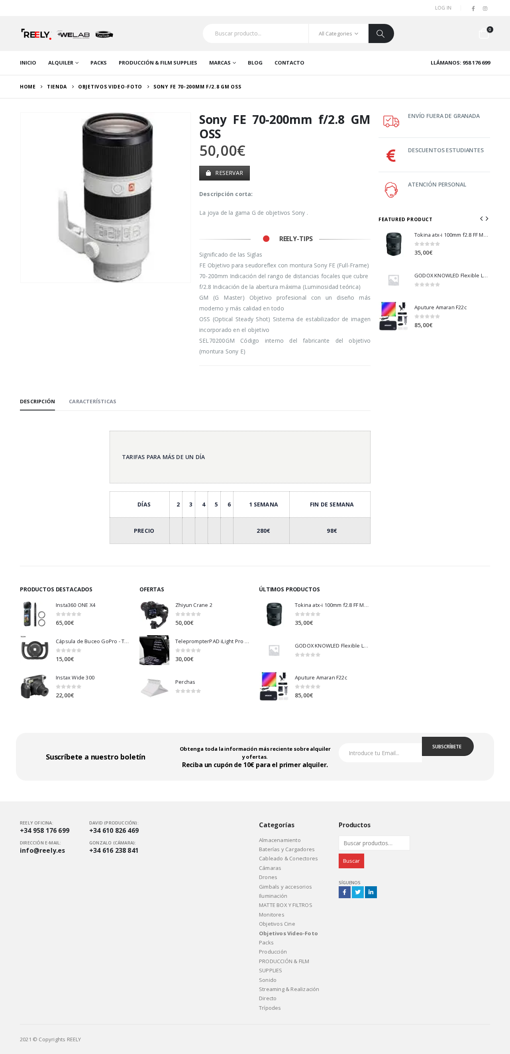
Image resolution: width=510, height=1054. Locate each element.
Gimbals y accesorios (285, 886)
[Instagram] (485, 9)
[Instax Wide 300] (35, 686)
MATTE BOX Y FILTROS (285, 905)
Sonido (268, 979)
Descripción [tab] (37, 401)
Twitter (358, 892)
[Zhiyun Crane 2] (154, 614)
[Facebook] (474, 9)
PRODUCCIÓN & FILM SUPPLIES (158, 62)
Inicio (28, 62)
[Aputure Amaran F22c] (393, 316)
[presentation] (22, 198)
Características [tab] (92, 401)
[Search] (381, 33)
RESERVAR (228, 173)
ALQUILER (60, 62)
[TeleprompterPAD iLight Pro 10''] (154, 650)
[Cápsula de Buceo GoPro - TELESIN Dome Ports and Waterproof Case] (35, 650)
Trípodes (270, 1007)
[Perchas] (154, 686)
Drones (268, 877)
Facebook (345, 892)
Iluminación (273, 895)
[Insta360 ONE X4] (35, 614)
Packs (98, 62)
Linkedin (371, 892)
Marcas (220, 62)
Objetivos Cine (277, 923)
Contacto (289, 62)
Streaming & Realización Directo (289, 993)
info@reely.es (42, 850)
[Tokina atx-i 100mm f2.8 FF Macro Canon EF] (393, 244)
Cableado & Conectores (288, 858)
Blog (255, 62)
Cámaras (270, 867)
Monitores (271, 914)
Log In (443, 7)
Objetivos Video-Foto (288, 933)
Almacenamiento (280, 840)
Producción (273, 951)
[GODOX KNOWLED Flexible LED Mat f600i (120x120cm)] (393, 280)
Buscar (351, 860)
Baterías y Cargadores (287, 849)
